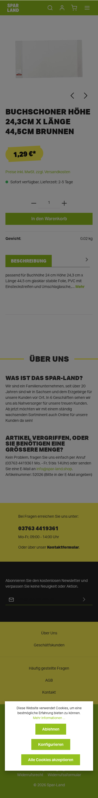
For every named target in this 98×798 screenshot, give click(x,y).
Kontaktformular (63, 547)
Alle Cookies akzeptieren (50, 759)
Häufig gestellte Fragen (49, 668)
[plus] (64, 203)
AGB (49, 680)
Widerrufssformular (64, 775)
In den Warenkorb (49, 219)
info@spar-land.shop (54, 469)
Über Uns (49, 633)
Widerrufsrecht (30, 775)
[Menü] (87, 7)
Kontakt (49, 692)
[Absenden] (84, 599)
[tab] (47, 272)
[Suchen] (50, 7)
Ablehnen (50, 729)
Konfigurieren (50, 744)
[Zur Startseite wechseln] (13, 7)
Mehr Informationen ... (49, 718)
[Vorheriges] (72, 95)
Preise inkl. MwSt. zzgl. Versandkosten (37, 172)
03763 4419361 (38, 528)
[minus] (33, 203)
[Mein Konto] (62, 7)
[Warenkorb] (74, 7)
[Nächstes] (86, 95)
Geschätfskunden (49, 645)
